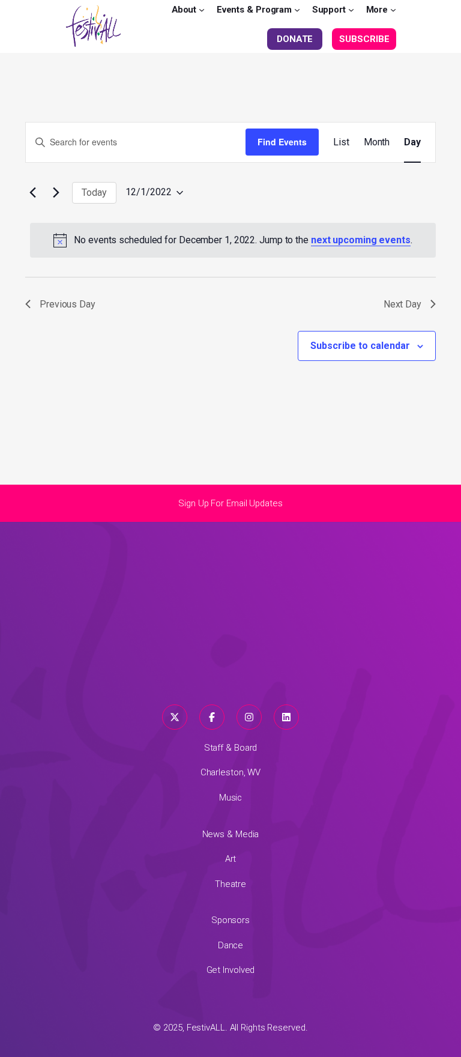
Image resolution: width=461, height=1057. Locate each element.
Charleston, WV (230, 772)
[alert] (233, 240)
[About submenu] (202, 10)
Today (94, 192)
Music (231, 797)
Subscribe (364, 39)
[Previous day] (32, 193)
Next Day (402, 304)
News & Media (230, 834)
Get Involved (230, 970)
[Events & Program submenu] (297, 10)
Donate (295, 39)
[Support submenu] (351, 10)
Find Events (282, 142)
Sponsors (230, 920)
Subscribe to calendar (360, 345)
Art (231, 858)
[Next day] (56, 193)
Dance (231, 945)
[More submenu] (393, 10)
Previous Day (67, 304)
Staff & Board (231, 747)
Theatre (230, 884)
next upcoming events (361, 240)
